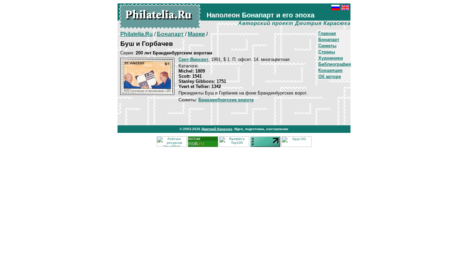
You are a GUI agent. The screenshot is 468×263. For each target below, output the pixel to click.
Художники (330, 58)
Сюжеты (327, 45)
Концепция (330, 70)
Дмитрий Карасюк (216, 129)
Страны (326, 51)
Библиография (334, 64)
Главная (327, 33)
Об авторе (329, 76)
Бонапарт (328, 39)
